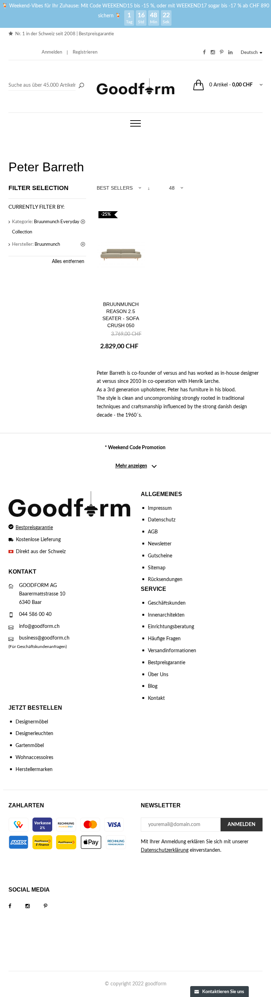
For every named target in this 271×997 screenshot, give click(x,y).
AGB (153, 532)
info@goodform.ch (39, 626)
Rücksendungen (165, 579)
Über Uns (158, 674)
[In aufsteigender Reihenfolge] (148, 188)
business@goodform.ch (44, 638)
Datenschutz (161, 520)
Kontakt (156, 698)
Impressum (160, 508)
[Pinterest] (52, 906)
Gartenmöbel (30, 745)
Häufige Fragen (164, 638)
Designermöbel (32, 722)
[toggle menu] (135, 123)
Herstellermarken (34, 769)
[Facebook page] (16, 906)
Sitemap (156, 567)
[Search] (47, 86)
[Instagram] (34, 906)
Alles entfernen (68, 261)
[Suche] (81, 86)
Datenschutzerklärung (164, 850)
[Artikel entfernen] (83, 222)
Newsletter (159, 544)
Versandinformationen (172, 650)
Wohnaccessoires (34, 757)
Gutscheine (160, 555)
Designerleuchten (34, 733)
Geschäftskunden (167, 603)
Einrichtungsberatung (171, 626)
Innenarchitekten (166, 615)
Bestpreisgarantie (96, 34)
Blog (152, 686)
